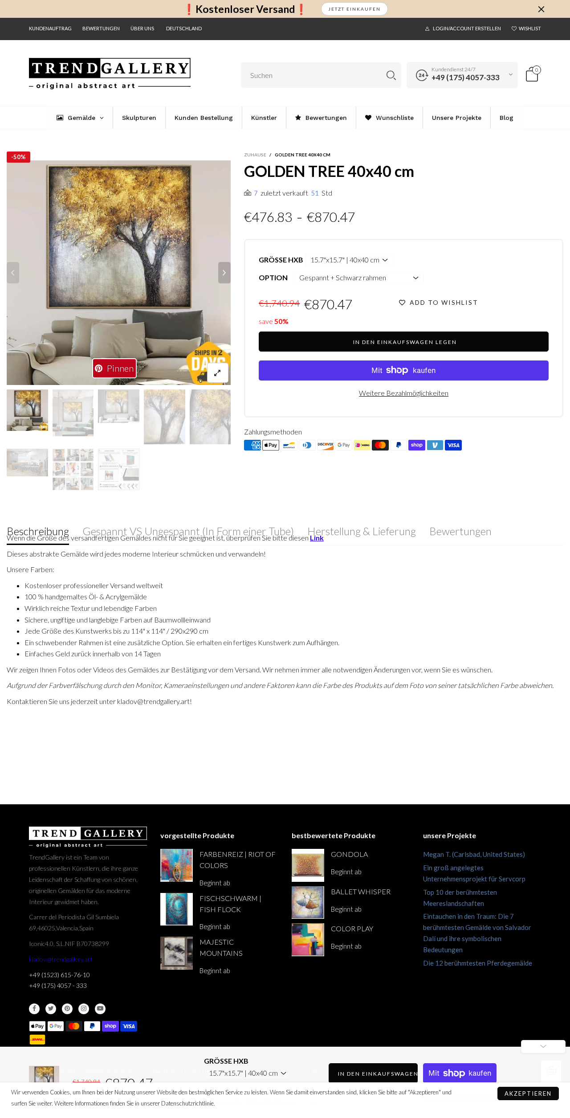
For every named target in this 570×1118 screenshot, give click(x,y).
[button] (13, 272)
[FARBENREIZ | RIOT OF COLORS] (176, 865)
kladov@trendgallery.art (61, 959)
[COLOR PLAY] (308, 939)
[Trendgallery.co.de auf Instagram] (83, 1008)
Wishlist (530, 28)
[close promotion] (541, 9)
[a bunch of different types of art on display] (118, 469)
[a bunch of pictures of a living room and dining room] (73, 469)
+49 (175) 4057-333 (466, 77)
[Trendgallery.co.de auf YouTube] (100, 1008)
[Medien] (217, 373)
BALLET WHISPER (361, 891)
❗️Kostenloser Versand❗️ (245, 9)
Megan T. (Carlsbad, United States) (474, 854)
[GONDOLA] (308, 865)
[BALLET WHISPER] (308, 902)
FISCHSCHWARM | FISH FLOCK (230, 903)
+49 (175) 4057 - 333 (58, 985)
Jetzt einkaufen (354, 9)
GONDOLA (349, 854)
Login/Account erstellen (467, 28)
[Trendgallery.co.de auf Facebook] (34, 1008)
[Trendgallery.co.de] (110, 74)
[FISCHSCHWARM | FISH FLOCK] (176, 909)
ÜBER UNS (142, 28)
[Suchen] (391, 75)
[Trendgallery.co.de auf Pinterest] (67, 1008)
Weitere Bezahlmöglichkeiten (403, 393)
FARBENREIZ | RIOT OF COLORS (238, 859)
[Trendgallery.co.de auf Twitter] (50, 1008)
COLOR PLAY (352, 928)
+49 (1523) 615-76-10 (59, 975)
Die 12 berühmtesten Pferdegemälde (477, 963)
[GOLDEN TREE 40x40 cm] (27, 462)
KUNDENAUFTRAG (50, 28)
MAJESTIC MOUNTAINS (221, 947)
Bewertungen (101, 28)
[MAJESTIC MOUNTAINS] (176, 953)
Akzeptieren (528, 1093)
